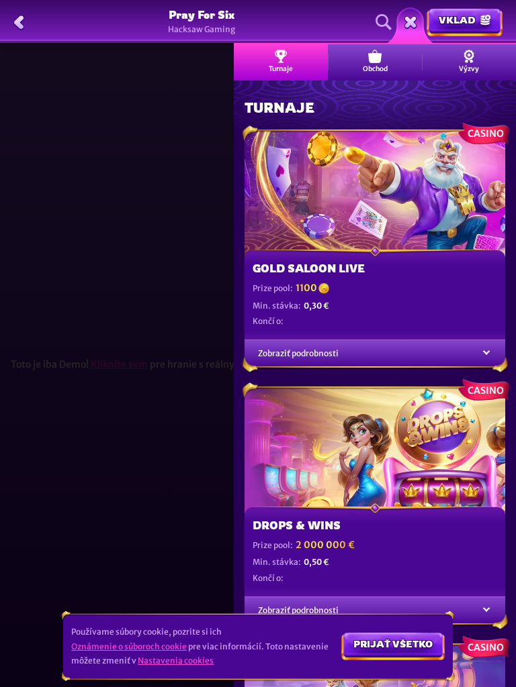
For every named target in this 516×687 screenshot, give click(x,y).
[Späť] (19, 22)
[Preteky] (410, 22)
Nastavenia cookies (176, 661)
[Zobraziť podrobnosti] (486, 353)
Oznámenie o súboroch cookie (129, 646)
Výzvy (469, 68)
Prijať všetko (393, 643)
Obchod (375, 68)
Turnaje (281, 68)
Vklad (457, 19)
